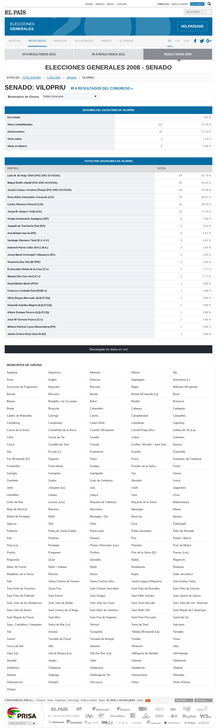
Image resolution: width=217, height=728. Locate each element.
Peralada (53, 545)
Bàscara (95, 386)
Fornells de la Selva (143, 466)
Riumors (53, 574)
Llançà (94, 494)
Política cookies (89, 700)
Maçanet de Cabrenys (103, 502)
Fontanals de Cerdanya (187, 458)
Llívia (176, 494)
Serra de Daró (139, 624)
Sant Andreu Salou (184, 581)
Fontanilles (13, 466)
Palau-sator (97, 530)
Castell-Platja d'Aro (143, 430)
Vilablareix (13, 667)
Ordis (93, 523)
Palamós (12, 530)
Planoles (136, 545)
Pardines (53, 538)
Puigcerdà (13, 559)
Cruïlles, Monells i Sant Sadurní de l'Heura (150, 444)
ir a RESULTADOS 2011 (108, 54)
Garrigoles (54, 473)
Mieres (177, 509)
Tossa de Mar (15, 646)
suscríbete (197, 4)
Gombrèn (12, 480)
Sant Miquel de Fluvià (20, 617)
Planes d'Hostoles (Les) (104, 545)
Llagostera (179, 487)
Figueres (53, 458)
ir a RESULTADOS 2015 (39, 54)
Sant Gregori (97, 595)
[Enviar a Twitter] (202, 41)
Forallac (95, 466)
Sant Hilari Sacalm (142, 595)
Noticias (15, 40)
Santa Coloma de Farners (64, 581)
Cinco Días (117, 715)
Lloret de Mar (15, 502)
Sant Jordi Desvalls (143, 603)
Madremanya (181, 502)
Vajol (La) (12, 653)
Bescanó (53, 394)
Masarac (53, 509)
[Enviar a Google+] (209, 41)
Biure (176, 394)
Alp (175, 372)
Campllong (13, 422)
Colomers (179, 437)
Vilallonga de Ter (100, 675)
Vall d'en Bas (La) (100, 653)
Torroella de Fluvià (59, 639)
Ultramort (137, 646)
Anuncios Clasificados (204, 722)
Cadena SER (159, 709)
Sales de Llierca (183, 574)
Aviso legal (73, 700)
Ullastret (95, 646)
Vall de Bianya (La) (59, 653)
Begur (135, 386)
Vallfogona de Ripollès (145, 653)
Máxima (145, 715)
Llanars (52, 494)
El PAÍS (59, 709)
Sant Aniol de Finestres (21, 588)
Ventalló (12, 660)
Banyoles (54, 386)
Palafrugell (179, 523)
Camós (94, 415)
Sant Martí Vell (140, 610)
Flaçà (93, 458)
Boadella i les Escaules (62, 401)
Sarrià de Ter (181, 617)
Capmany (179, 422)
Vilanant (53, 682)
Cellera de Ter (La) (184, 430)
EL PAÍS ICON (122, 722)
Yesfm (205, 715)
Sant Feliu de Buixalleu (145, 588)
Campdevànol (139, 415)
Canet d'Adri (97, 422)
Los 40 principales (80, 709)
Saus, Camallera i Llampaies (24, 624)
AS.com (173, 709)
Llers (134, 494)
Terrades (178, 631)
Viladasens (96, 667)
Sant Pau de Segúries (103, 617)
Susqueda (96, 631)
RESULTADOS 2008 (178, 54)
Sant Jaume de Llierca (186, 595)
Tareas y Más (153, 722)
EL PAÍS (16, 12)
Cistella (94, 437)
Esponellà (179, 451)
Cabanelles (96, 408)
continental (133, 715)
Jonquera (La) (56, 487)
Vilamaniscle (14, 682)
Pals (9, 538)
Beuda (94, 394)
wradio (100, 715)
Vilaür (134, 682)
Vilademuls (138, 667)
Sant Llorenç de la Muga (63, 610)
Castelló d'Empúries (102, 430)
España (89, 4)
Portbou (94, 552)
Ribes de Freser (16, 567)
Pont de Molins (182, 545)
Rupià (134, 574)
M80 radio (159, 715)
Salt (9, 581)
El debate (126, 40)
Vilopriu (11, 689)
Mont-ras (136, 516)
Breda (10, 408)
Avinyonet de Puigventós (22, 386)
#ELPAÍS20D (192, 26)
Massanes (96, 509)
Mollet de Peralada (18, 516)
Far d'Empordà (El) (18, 458)
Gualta (52, 480)
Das (9, 451)
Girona (177, 473)
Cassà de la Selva (18, 430)
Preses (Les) (181, 552)
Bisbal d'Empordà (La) (144, 394)
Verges (52, 660)
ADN (187, 709)
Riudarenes (138, 567)
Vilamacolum (139, 675)
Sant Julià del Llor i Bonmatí (190, 603)
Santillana (100, 709)
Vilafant (11, 675)
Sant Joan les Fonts (102, 603)
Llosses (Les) (56, 502)
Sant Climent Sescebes (104, 588)
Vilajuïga (53, 675)
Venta (50, 700)
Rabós (135, 559)
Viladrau (178, 667)
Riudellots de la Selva (20, 574)
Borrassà (178, 401)
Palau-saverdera (141, 530)
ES (169, 40)
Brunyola (53, 408)
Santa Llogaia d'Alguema (146, 581)
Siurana (53, 631)
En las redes (84, 40)
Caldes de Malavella (19, 415)
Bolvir (93, 401)
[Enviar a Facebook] (195, 41)
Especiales (181, 700)
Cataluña (122, 4)
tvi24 (107, 722)
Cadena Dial (174, 715)
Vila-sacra (96, 682)
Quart (51, 559)
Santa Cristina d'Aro (102, 581)
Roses (94, 574)
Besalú (11, 394)
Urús (176, 646)
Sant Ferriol (55, 595)
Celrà (10, 437)
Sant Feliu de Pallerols (21, 595)
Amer (10, 379)
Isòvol (176, 480)
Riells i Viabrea (57, 567)
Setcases (179, 624)
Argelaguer (138, 379)
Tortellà (135, 639)
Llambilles (13, 494)
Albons (135, 372)
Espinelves (96, 451)
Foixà (134, 458)
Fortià (176, 466)
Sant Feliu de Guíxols (186, 588)
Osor (134, 523)
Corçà (10, 444)
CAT (177, 40)
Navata (177, 516)
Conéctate (163, 4)
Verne (137, 722)
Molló (51, 516)
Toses (176, 639)
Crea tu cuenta (180, 4)
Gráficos (60, 40)
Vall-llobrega (180, 653)
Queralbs (95, 559)
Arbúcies (95, 379)
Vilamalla (178, 675)
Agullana (12, 372)
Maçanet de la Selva (144, 502)
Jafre (10, 487)
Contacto (40, 700)
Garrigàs (12, 473)
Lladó (134, 487)
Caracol (202, 709)
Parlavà (94, 538)
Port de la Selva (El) (143, 552)
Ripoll (93, 567)
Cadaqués (179, 408)
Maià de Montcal (17, 509)
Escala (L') (54, 451)
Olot (50, 523)
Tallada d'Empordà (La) (145, 631)
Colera (135, 437)
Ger (133, 473)
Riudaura (178, 567)
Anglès (52, 379)
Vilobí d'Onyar (181, 682)
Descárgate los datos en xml (108, 349)
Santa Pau (54, 588)
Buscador (209, 4)
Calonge (53, 415)
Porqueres (54, 552)
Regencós (179, 559)
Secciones (193, 12)
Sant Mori (54, 617)
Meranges (137, 509)
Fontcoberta (55, 466)
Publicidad (60, 700)
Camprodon (55, 422)
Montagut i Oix (99, 516)
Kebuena (189, 715)
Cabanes (136, 408)
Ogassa (11, 523)
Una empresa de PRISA (21, 713)
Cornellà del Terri (58, 444)
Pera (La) (12, 545)
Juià (92, 487)
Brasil (110, 4)
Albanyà (95, 372)
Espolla (135, 451)
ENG (186, 40)
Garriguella (96, 473)
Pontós (11, 552)
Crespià (94, 444)
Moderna (74, 722)
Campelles (179, 415)
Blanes (11, 401)
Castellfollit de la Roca (62, 430)
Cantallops (137, 422)
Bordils (135, 401)
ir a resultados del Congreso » (102, 88)
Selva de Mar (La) (59, 624)
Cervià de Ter (56, 437)
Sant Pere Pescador (143, 617)
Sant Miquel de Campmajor (189, 610)
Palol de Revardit (183, 530)
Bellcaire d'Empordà (185, 386)
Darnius (177, 444)
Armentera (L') (181, 379)
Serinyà (94, 624)
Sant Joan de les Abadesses (24, 603)
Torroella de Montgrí (102, 639)
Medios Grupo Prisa (21, 723)
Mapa (102, 700)
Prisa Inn (124, 709)
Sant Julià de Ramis (19, 610)
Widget (106, 40)
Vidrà (93, 660)
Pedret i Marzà (182, 538)
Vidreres (136, 660)
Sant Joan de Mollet (60, 603)
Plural (91, 722)
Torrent (11, 639)
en (121, 700)
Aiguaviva (54, 372)
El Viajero (190, 722)
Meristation (172, 722)
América (99, 4)
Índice (140, 700)
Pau (133, 538)
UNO (88, 715)
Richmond (56, 722)
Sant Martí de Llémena (104, 610)
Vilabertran (179, 660)
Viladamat (54, 667)
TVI (144, 709)
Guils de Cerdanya (101, 480)
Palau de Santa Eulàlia (62, 530)
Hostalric (136, 480)
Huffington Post (65, 715)
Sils (9, 631)
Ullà (50, 646)
